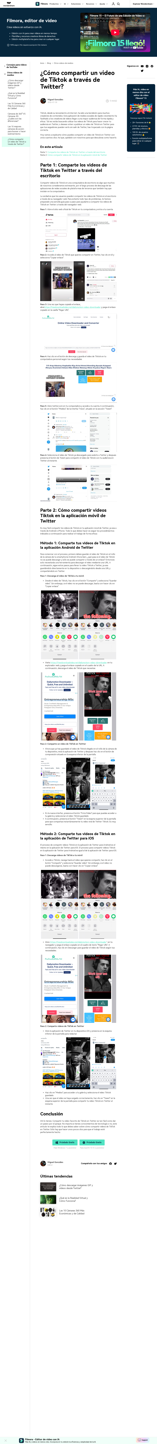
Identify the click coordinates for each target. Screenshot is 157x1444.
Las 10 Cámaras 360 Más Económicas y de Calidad (16, 106)
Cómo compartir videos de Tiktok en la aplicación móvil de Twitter (77, 155)
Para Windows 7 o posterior (65, 1148)
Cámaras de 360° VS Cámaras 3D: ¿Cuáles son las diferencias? (17, 117)
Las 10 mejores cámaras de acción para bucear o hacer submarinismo (17, 130)
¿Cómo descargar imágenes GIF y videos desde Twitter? (15, 84)
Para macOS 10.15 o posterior (92, 1148)
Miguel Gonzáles (55, 99)
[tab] (16, 66)
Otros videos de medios (63, 63)
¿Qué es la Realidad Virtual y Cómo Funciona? (16, 95)
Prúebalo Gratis (66, 1142)
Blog (49, 63)
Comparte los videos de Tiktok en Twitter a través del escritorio (76, 152)
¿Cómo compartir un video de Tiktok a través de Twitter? (17, 141)
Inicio (42, 63)
